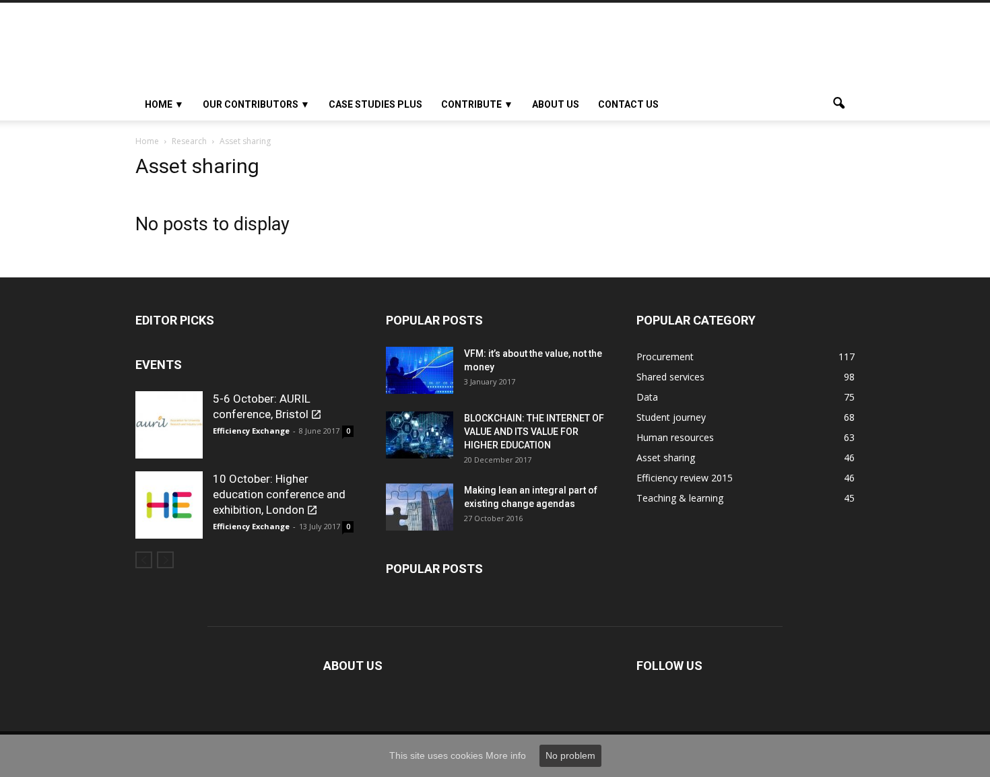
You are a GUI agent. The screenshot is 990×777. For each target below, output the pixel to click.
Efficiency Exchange (251, 431)
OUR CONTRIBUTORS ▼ (256, 104)
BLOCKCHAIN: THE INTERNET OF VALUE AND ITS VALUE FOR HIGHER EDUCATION (534, 431)
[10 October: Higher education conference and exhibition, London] (169, 505)
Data (647, 397)
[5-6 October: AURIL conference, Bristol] (169, 425)
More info (506, 755)
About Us (555, 104)
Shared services (670, 376)
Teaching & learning (679, 498)
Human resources (675, 437)
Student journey (671, 417)
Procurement (665, 356)
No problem (570, 755)
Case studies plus (375, 104)
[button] (838, 104)
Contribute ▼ (477, 104)
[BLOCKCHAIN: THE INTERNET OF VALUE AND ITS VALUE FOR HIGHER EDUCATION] (419, 435)
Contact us (628, 104)
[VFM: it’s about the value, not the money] (419, 370)
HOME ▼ (164, 104)
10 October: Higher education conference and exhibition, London (279, 494)
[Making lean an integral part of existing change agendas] (419, 507)
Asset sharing (665, 457)
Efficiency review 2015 (684, 477)
